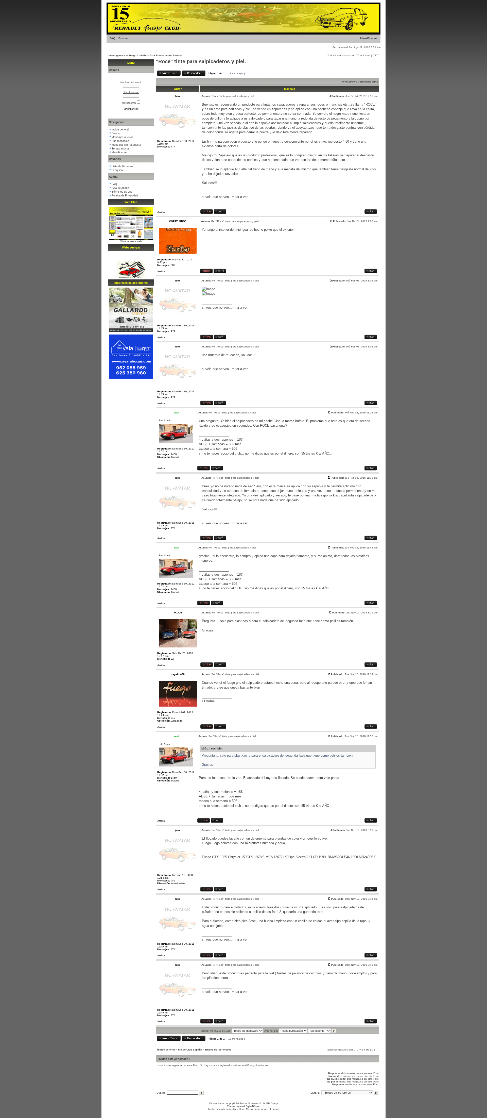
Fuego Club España (141, 55)
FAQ (112, 38)
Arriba (161, 212)
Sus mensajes (120, 140)
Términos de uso (122, 191)
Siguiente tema (368, 81)
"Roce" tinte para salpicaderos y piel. (201, 61)
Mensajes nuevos (122, 137)
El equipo (117, 170)
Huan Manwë (246, 1109)
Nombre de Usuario (131, 82)
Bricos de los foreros (169, 55)
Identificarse (368, 38)
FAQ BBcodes (120, 187)
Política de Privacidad (125, 195)
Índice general (117, 55)
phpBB (233, 1103)
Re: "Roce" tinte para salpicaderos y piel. (235, 221)
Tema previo (349, 81)
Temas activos (121, 148)
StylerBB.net (253, 1106)
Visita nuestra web (131, 241)
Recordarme (129, 102)
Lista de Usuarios (122, 166)
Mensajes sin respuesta (126, 144)
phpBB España (270, 1109)
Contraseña (131, 92)
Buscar (123, 38)
